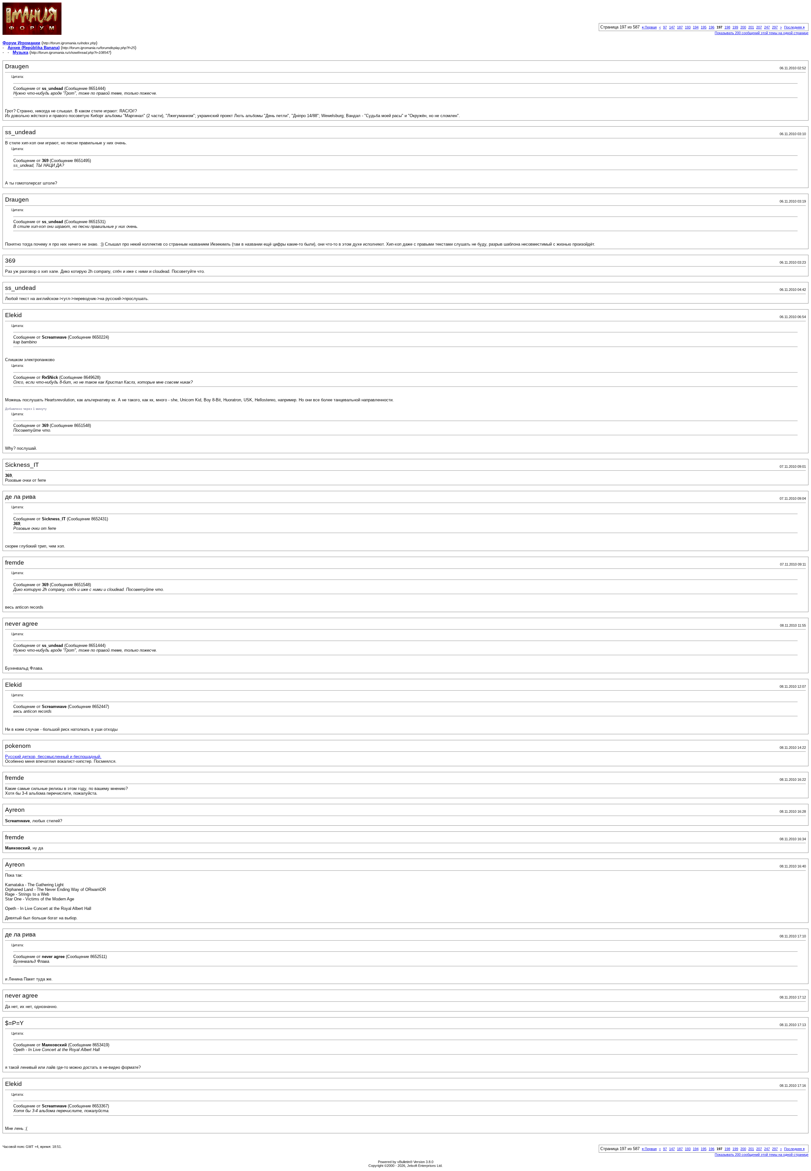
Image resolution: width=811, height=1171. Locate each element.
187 (680, 27)
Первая (649, 27)
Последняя (794, 27)
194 (696, 27)
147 (672, 27)
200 (743, 27)
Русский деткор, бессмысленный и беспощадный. (53, 756)
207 (759, 27)
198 (727, 27)
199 (735, 27)
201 (751, 27)
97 (665, 27)
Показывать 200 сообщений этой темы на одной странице (761, 33)
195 (703, 27)
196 (711, 27)
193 (688, 27)
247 (767, 27)
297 (775, 27)
